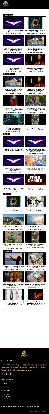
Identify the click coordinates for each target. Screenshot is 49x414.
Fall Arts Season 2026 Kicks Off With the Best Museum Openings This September (13, 246)
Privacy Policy (31, 411)
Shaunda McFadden (32, 33)
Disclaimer (37, 411)
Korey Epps (32, 52)
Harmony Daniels (32, 211)
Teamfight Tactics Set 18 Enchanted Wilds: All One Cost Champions (35, 168)
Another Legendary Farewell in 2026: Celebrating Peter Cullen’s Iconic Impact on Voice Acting (13, 128)
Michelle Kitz (32, 189)
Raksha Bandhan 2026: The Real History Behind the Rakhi (13, 285)
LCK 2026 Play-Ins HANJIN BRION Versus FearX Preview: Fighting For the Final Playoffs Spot (14, 188)
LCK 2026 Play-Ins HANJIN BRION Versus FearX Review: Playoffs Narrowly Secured (13, 68)
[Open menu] (46, 4)
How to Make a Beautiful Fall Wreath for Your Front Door (35, 31)
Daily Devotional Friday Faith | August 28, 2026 (35, 267)
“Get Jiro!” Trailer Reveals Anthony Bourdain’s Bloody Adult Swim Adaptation (35, 49)
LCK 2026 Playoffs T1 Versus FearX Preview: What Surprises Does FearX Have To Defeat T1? (13, 49)
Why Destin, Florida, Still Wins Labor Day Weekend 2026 (13, 227)
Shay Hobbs (32, 71)
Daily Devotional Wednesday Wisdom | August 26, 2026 (14, 302)
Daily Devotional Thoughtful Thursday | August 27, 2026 (35, 285)
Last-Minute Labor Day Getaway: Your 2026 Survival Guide (35, 209)
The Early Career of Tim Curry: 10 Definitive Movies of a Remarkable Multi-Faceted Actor (35, 68)
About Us (6, 394)
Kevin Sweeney (32, 129)
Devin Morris (11, 33)
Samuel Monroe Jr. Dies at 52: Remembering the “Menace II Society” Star (13, 109)
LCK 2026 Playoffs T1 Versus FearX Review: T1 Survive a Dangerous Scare (14, 31)
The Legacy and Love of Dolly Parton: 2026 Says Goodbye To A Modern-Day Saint (35, 109)
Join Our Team (7, 398)
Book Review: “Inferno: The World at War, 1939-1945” (35, 127)
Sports (5, 383)
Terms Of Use (44, 411)
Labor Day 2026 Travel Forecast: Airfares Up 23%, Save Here (35, 227)
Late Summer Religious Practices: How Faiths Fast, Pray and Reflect (14, 267)
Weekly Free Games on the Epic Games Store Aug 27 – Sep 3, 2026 (35, 187)
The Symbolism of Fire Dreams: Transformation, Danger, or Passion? (35, 302)
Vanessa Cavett (33, 269)
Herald (5, 385)
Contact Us (7, 396)
